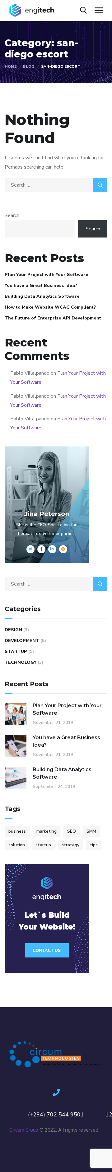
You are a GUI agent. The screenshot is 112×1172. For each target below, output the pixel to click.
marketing (46, 831)
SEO (71, 831)
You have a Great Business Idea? (41, 285)
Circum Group (23, 1130)
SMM (91, 831)
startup (43, 845)
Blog (29, 66)
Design (13, 630)
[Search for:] (56, 185)
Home (10, 66)
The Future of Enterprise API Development (53, 318)
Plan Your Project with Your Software (46, 275)
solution (16, 845)
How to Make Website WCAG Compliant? (50, 307)
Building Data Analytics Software (42, 296)
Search (12, 215)
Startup (16, 651)
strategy (70, 845)
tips (94, 845)
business (17, 831)
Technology (20, 662)
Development (22, 641)
